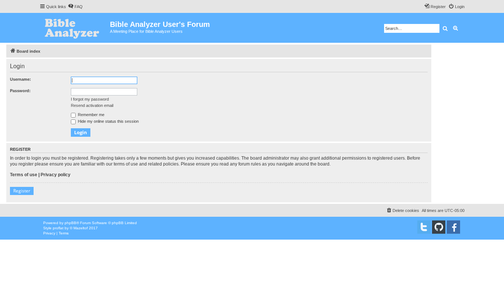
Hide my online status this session (108, 121)
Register (21, 191)
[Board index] (74, 28)
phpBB (70, 223)
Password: (20, 90)
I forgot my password (90, 99)
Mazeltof (80, 228)
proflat (58, 228)
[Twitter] (424, 227)
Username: (20, 79)
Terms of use (23, 174)
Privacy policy (55, 174)
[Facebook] (453, 227)
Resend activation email (92, 105)
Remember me (90, 114)
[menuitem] (75, 6)
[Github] (438, 227)
